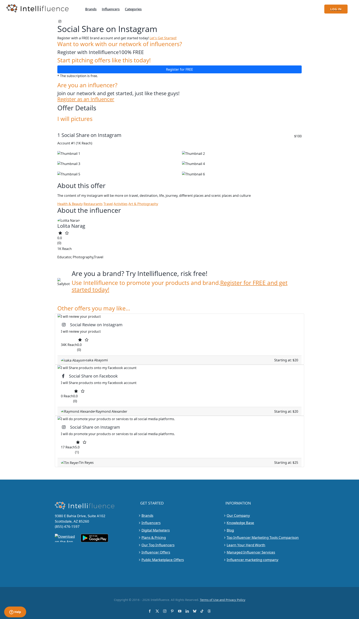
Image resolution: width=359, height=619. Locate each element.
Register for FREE (179, 69)
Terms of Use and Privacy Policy (222, 600)
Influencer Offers (155, 552)
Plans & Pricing (153, 537)
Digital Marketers (155, 530)
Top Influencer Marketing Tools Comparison (263, 537)
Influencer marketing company (252, 559)
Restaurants (93, 204)
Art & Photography (143, 204)
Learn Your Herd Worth (246, 545)
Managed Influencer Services (251, 552)
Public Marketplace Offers (162, 559)
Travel (108, 204)
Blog (230, 530)
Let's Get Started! (163, 38)
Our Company (238, 515)
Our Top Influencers (158, 545)
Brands (147, 515)
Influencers (151, 522)
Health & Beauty (70, 204)
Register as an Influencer (85, 99)
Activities (121, 204)
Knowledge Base (240, 522)
